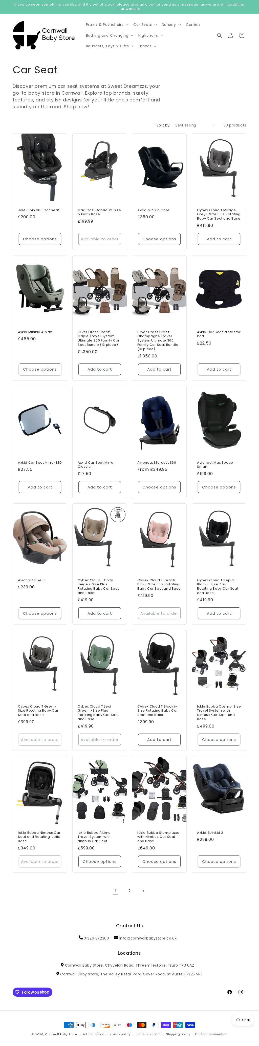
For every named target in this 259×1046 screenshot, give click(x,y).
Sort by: (163, 125)
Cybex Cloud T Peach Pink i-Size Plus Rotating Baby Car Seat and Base (159, 584)
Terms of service (148, 1034)
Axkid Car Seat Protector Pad (219, 334)
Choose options (40, 238)
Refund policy (93, 1034)
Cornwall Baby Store (61, 1034)
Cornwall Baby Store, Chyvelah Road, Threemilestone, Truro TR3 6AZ (129, 965)
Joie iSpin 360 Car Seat (38, 210)
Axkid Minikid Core (153, 210)
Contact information (211, 1034)
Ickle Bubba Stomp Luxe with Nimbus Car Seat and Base (158, 837)
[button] (107, 24)
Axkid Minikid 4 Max (35, 332)
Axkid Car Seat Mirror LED (40, 462)
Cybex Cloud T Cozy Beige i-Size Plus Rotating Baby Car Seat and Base (98, 586)
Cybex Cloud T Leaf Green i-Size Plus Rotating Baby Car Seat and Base (98, 713)
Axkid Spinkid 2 (210, 833)
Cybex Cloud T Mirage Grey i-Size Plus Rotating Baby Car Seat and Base (219, 214)
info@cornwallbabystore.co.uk (148, 938)
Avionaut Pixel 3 (32, 580)
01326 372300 (96, 938)
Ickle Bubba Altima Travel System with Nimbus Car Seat (94, 837)
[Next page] (143, 890)
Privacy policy (120, 1034)
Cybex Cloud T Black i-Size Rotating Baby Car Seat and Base (157, 711)
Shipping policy (178, 1034)
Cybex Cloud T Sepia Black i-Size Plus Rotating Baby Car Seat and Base (217, 586)
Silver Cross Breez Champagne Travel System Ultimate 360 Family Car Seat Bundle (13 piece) (157, 340)
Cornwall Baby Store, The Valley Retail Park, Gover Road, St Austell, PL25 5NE (131, 974)
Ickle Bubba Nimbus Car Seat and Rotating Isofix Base (39, 837)
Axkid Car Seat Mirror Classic (96, 464)
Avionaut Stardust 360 (156, 462)
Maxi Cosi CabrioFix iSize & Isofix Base (99, 212)
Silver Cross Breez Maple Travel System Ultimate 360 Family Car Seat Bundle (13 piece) (99, 338)
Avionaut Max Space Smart (215, 464)
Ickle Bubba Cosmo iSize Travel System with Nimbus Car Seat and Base (219, 713)
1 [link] (116, 891)
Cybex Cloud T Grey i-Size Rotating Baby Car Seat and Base (38, 711)
